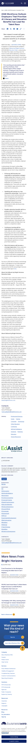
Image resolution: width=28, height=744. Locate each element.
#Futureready (5, 511)
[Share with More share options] (24, 29)
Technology (21, 421)
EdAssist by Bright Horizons (16, 48)
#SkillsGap (4, 524)
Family (12, 419)
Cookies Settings (14, 736)
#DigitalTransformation (7, 502)
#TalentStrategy (5, 527)
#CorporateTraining (6, 500)
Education (13, 434)
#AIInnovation (5, 491)
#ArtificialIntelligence (7, 493)
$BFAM (3, 484)
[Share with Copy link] (20, 29)
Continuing (14, 426)
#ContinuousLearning (7, 498)
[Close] (26, 727)
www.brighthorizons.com (8, 400)
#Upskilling (4, 529)
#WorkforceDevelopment (8, 531)
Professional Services (16, 416)
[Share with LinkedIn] (7, 29)
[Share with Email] (17, 29)
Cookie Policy (5, 732)
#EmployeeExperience (7, 507)
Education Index (13, 50)
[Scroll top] (22, 648)
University (13, 431)
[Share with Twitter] (11, 29)
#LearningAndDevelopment (8, 518)
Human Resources (16, 437)
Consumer (13, 421)
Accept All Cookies (14, 741)
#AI (2, 489)
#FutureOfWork (5, 509)
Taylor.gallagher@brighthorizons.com (11, 412)
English (4, 479)
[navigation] (25, 3)
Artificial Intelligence (16, 429)
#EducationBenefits (6, 504)
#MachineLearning (6, 520)
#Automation (5, 495)
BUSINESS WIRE (16, 44)
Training (18, 419)
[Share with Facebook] (14, 29)
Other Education (15, 424)
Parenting (20, 431)
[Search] (21, 3)
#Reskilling (4, 522)
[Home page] (7, 3)
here (15, 268)
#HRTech (3, 516)
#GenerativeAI (5, 513)
